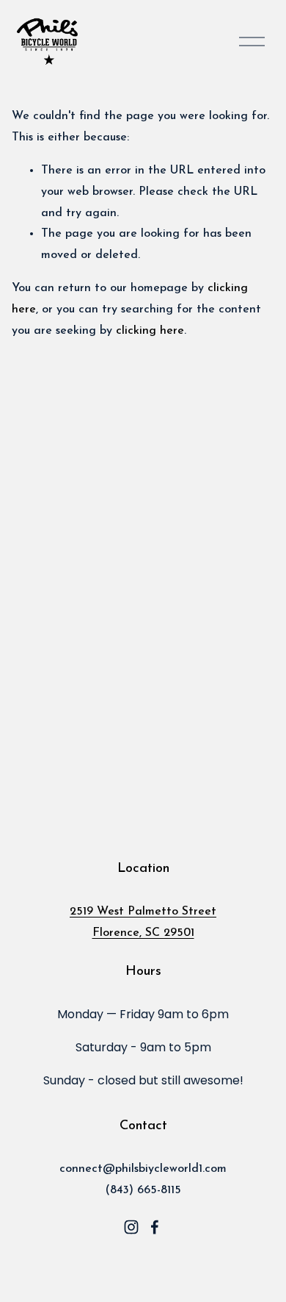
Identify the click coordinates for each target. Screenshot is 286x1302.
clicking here (150, 331)
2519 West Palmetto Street (143, 912)
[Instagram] (131, 1227)
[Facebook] (154, 1227)
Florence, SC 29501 (143, 933)
